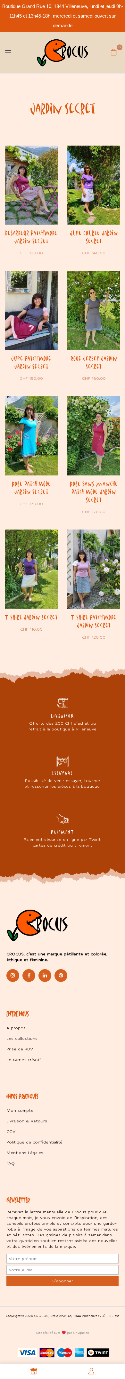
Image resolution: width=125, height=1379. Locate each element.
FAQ (10, 1163)
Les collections (22, 1038)
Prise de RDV (19, 1049)
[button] (114, 52)
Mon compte (19, 1110)
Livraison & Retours (26, 1121)
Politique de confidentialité (34, 1142)
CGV (10, 1131)
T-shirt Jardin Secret (31, 617)
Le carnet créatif (23, 1059)
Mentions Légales (24, 1152)
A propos (16, 1027)
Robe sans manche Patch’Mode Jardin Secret (94, 491)
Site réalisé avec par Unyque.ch (62, 1333)
